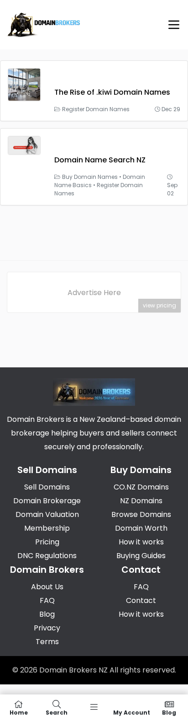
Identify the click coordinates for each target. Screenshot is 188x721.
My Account (131, 712)
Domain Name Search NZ (100, 160)
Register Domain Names (96, 109)
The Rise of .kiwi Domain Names (112, 92)
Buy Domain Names (90, 177)
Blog (169, 712)
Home (19, 712)
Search (57, 712)
